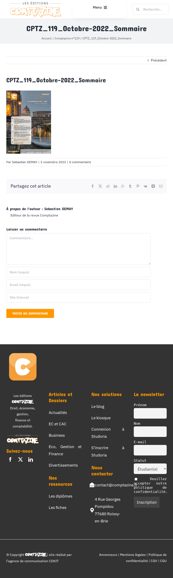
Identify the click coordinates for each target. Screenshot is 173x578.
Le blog (97, 406)
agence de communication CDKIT (33, 561)
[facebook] (10, 459)
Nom (137, 423)
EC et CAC (57, 423)
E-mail (140, 442)
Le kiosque (101, 417)
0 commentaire (80, 162)
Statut (140, 460)
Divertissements (63, 465)
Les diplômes (60, 496)
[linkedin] (31, 459)
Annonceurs (108, 555)
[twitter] (20, 459)
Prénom (140, 405)
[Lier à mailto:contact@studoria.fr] (92, 485)
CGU (163, 561)
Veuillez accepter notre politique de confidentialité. (151, 485)
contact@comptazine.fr (116, 484)
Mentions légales (133, 555)
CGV (154, 561)
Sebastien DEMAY (24, 162)
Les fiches (57, 507)
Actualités (58, 412)
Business (57, 435)
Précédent (159, 60)
